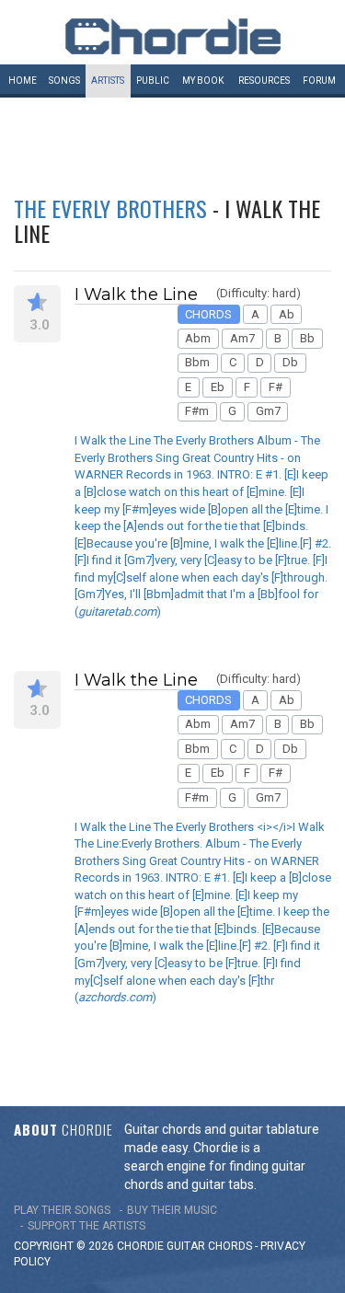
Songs (64, 80)
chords (230, 1246)
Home (22, 80)
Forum (319, 80)
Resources (264, 80)
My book (203, 80)
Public (152, 80)
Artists (107, 80)
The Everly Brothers (110, 208)
